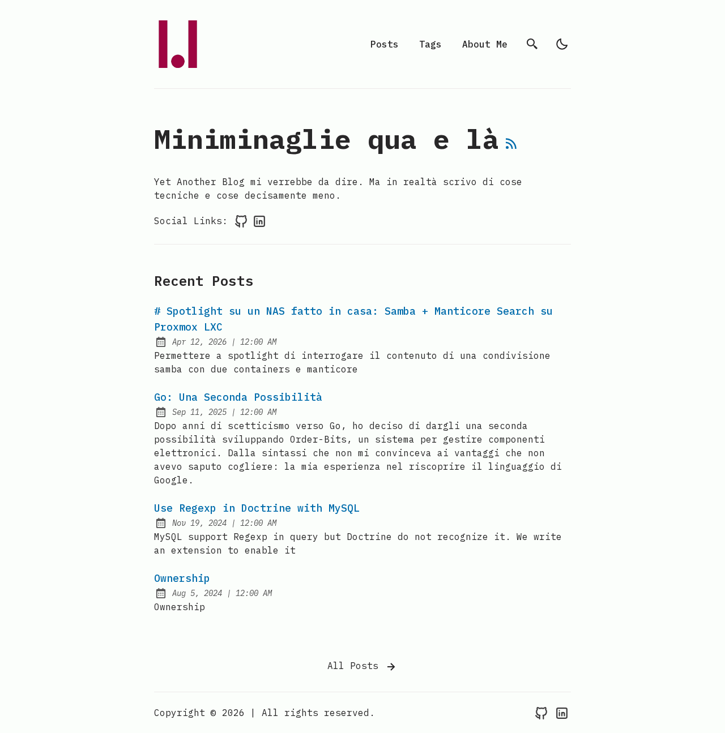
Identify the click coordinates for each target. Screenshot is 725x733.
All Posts (355, 665)
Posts (384, 44)
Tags (430, 44)
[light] (562, 44)
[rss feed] (511, 145)
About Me (485, 44)
